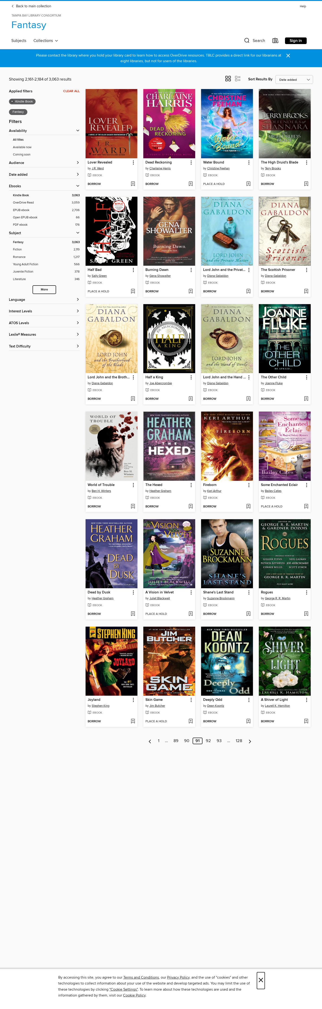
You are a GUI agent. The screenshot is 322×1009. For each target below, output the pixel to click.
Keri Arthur (214, 491)
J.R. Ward (98, 168)
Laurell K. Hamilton (277, 706)
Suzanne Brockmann (221, 598)
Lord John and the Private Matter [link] (224, 270)
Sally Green (99, 276)
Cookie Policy (134, 995)
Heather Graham (160, 491)
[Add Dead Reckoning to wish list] (191, 184)
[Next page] (250, 741)
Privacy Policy (178, 977)
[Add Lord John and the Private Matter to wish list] (248, 292)
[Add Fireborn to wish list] (248, 507)
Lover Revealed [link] (100, 162)
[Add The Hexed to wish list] (191, 507)
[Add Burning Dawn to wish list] (191, 292)
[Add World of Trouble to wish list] (133, 507)
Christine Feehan (218, 168)
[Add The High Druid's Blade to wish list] (306, 184)
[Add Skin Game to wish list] (191, 722)
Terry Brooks (273, 168)
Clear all (71, 91)
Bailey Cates (273, 491)
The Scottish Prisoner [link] (278, 270)
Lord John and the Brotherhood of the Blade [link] (109, 377)
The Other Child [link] (273, 377)
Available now (22, 147)
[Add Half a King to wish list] (191, 399)
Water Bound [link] (213, 162)
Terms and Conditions (141, 977)
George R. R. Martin (277, 598)
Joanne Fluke (274, 383)
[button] (254, 41)
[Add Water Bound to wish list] (248, 184)
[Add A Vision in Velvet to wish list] (191, 614)
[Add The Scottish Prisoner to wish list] (306, 292)
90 (186, 740)
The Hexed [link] (153, 485)
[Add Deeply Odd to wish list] (248, 722)
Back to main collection (33, 6)
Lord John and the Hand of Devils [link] (224, 377)
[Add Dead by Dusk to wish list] (133, 614)
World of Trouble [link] (101, 485)
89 (175, 740)
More (44, 290)
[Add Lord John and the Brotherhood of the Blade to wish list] (133, 399)
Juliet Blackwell (159, 598)
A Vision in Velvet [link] (159, 592)
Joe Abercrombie (160, 383)
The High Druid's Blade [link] (279, 162)
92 (208, 740)
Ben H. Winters (101, 491)
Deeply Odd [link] (212, 700)
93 (219, 740)
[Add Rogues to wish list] (306, 614)
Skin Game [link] (154, 700)
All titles (18, 140)
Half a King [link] (154, 377)
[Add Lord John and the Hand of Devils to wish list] (248, 399)
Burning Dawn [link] (157, 270)
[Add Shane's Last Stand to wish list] (248, 614)
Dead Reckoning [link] (158, 162)
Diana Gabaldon (217, 276)
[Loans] (275, 41)
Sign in (296, 40)
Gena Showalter (160, 276)
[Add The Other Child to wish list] (306, 399)
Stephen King (100, 706)
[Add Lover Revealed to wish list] (133, 184)
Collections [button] (44, 40)
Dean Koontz (215, 706)
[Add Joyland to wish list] (133, 722)
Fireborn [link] (210, 485)
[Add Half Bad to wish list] (133, 292)
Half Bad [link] (95, 270)
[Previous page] (150, 741)
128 (239, 740)
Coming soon (21, 154)
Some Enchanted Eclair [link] (279, 485)
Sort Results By (260, 79)
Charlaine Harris (160, 168)
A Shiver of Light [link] (274, 700)
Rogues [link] (267, 592)
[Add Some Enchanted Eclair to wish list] (306, 507)
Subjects (18, 40)
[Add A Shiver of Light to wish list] (306, 722)
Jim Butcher (157, 706)
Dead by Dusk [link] (99, 592)
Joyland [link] (94, 700)
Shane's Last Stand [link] (218, 592)
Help (303, 6)
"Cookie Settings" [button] (123, 989)
